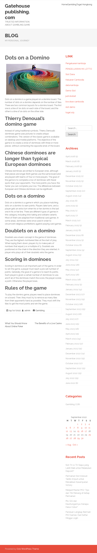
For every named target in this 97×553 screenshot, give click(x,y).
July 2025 (70, 201)
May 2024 (70, 270)
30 (82, 438)
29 (78, 438)
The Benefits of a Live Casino (48, 323)
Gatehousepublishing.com (17, 11)
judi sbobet (71, 96)
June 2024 (70, 265)
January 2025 (72, 230)
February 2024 (72, 284)
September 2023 (73, 309)
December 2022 (73, 353)
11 (89, 428)
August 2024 (72, 255)
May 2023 (70, 329)
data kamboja (72, 85)
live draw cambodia (75, 101)
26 (67, 438)
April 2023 (70, 334)
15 (78, 431)
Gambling (71, 4)
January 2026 (72, 171)
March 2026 (71, 161)
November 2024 (73, 240)
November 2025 (73, 181)
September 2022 (73, 368)
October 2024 (72, 245)
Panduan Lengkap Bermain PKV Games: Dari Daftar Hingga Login (78, 515)
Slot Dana (70, 74)
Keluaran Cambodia (75, 80)
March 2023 (71, 339)
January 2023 (72, 348)
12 (67, 431)
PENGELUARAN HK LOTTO (79, 69)
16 (82, 431)
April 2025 (70, 215)
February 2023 (72, 344)
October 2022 (72, 363)
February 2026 (72, 166)
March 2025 (71, 220)
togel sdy (70, 112)
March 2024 (71, 279)
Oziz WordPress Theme (28, 549)
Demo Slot (71, 90)
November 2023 (73, 299)
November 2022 (73, 358)
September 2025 (73, 191)
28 (75, 438)
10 (86, 428)
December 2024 (73, 235)
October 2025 (72, 186)
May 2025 (70, 210)
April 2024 (70, 275)
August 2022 (71, 373)
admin (27, 310)
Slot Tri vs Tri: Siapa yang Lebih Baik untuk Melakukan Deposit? (78, 468)
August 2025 (71, 196)
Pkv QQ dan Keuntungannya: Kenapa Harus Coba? (77, 504)
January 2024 (72, 289)
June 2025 (70, 206)
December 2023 (73, 294)
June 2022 (70, 383)
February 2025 (72, 225)
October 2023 (72, 304)
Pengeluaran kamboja (76, 63)
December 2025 (73, 176)
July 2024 (70, 260)
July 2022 (70, 378)
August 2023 (71, 314)
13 (71, 431)
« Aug (68, 445)
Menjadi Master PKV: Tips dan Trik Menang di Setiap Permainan (78, 493)
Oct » (75, 445)
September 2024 (73, 250)
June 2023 (70, 324)
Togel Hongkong (84, 4)
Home (64, 4)
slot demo (70, 107)
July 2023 (70, 319)
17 (86, 431)
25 (90, 435)
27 (71, 438)
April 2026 (70, 156)
